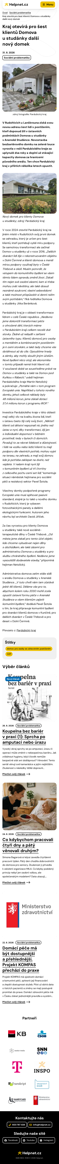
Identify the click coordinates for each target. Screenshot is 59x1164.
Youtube (30, 1140)
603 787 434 (18, 1124)
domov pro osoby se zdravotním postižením (29, 648)
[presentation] (29, 698)
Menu (49, 4)
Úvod (5, 12)
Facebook (13, 1140)
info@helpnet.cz (41, 1124)
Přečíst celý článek (13, 774)
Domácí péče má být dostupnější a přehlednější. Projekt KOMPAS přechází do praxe (20, 959)
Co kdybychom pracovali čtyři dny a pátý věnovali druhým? (27, 845)
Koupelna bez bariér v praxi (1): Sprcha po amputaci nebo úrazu (24, 736)
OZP (9, 654)
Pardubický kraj (26, 630)
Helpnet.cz (18, 4)
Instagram (48, 1140)
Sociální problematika (20, 12)
